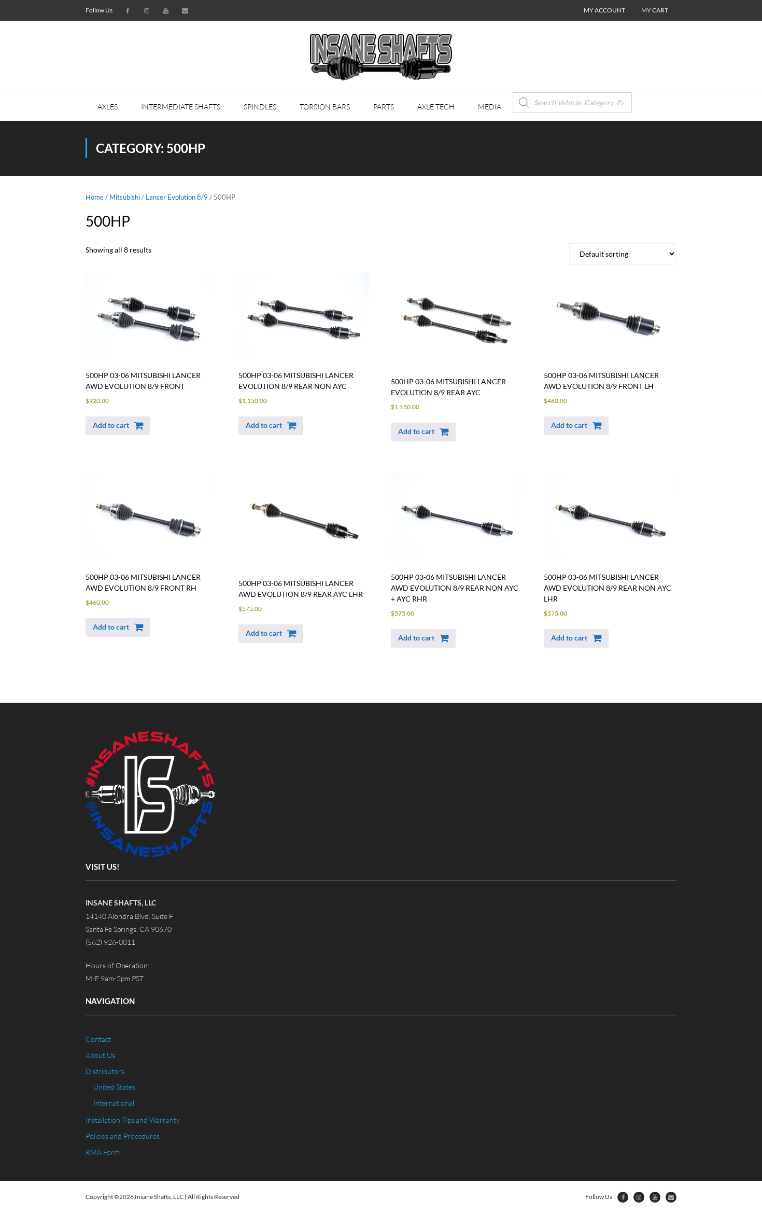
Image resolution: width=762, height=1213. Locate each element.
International (113, 1102)
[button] (118, 425)
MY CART (654, 10)
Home (95, 197)
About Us (100, 1055)
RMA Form (103, 1152)
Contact (98, 1039)
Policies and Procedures (123, 1136)
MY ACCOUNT (604, 10)
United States (114, 1086)
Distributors (105, 1071)
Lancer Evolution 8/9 (177, 197)
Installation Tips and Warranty (133, 1120)
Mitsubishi (124, 197)
